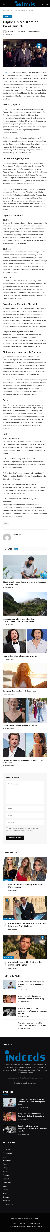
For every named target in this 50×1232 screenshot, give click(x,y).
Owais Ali (12, 31)
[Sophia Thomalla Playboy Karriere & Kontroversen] (25, 869)
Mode (5, 1186)
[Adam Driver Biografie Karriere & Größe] (25, 641)
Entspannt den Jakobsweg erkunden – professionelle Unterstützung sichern (19, 620)
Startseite (6, 10)
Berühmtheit (8, 919)
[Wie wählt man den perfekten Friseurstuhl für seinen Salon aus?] (9, 1025)
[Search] (46, 3)
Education (7, 1160)
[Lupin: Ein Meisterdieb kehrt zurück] (25, 53)
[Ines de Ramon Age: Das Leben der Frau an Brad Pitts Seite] (25, 745)
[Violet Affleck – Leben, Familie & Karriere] (25, 710)
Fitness (5, 1168)
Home (15, 1223)
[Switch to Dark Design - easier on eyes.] (42, 4)
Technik (6, 1197)
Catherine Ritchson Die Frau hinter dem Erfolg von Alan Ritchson (27, 924)
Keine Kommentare (34, 31)
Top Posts (7, 1201)
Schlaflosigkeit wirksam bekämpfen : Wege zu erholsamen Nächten (32, 1010)
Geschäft (6, 1175)
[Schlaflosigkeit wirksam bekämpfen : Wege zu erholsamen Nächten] (9, 1011)
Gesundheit (7, 1179)
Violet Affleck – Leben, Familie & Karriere (20, 725)
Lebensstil (7, 16)
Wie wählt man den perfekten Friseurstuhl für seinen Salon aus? (32, 1024)
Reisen (5, 1190)
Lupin (6, 73)
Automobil (7, 1149)
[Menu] (4, 4)
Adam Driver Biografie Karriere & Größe (20, 656)
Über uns (23, 1223)
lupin (6, 523)
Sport (5, 1193)
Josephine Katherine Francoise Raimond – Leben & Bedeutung (31, 997)
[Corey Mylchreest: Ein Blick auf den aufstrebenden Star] (25, 947)
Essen (5, 1164)
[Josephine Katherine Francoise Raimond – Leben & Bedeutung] (9, 999)
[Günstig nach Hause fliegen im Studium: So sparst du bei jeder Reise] (25, 567)
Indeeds (35, 1218)
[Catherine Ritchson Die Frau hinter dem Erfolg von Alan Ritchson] (25, 908)
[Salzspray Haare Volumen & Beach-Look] (25, 675)
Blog (5, 1157)
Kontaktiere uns (34, 1223)
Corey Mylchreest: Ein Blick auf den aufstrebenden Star (25, 963)
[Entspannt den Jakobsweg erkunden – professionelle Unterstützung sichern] (25, 604)
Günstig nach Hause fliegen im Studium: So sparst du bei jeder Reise (31, 984)
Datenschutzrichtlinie (34, 1226)
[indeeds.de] (25, 3)
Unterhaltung (8, 957)
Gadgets (6, 1171)
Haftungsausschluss (17, 1226)
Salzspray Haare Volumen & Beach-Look (20, 691)
